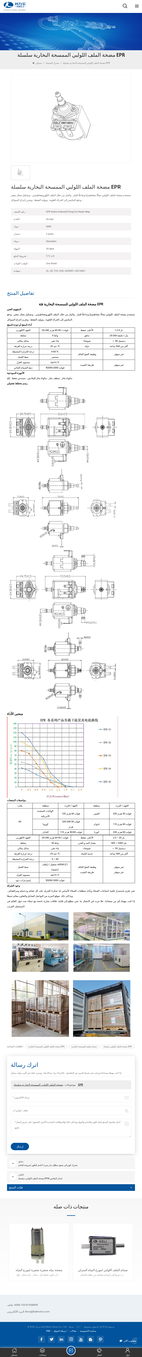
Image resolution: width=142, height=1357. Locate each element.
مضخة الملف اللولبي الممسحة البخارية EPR (46, 1046)
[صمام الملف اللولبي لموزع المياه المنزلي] (103, 1245)
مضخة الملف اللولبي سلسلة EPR (118, 1046)
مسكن (38, 63)
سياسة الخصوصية (88, 1331)
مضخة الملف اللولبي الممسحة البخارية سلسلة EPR (48, 1084)
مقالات (73, 1331)
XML (48, 1331)
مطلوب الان (130, 1340)
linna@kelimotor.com (28, 1311)
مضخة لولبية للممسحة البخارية (84, 1046)
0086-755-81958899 (22, 1304)
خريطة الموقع (60, 1331)
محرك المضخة (52, 63)
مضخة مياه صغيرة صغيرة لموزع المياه (39, 1270)
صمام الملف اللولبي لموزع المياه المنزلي (103, 1270)
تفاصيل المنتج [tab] (20, 293)
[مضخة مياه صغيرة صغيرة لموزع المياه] (39, 1245)
